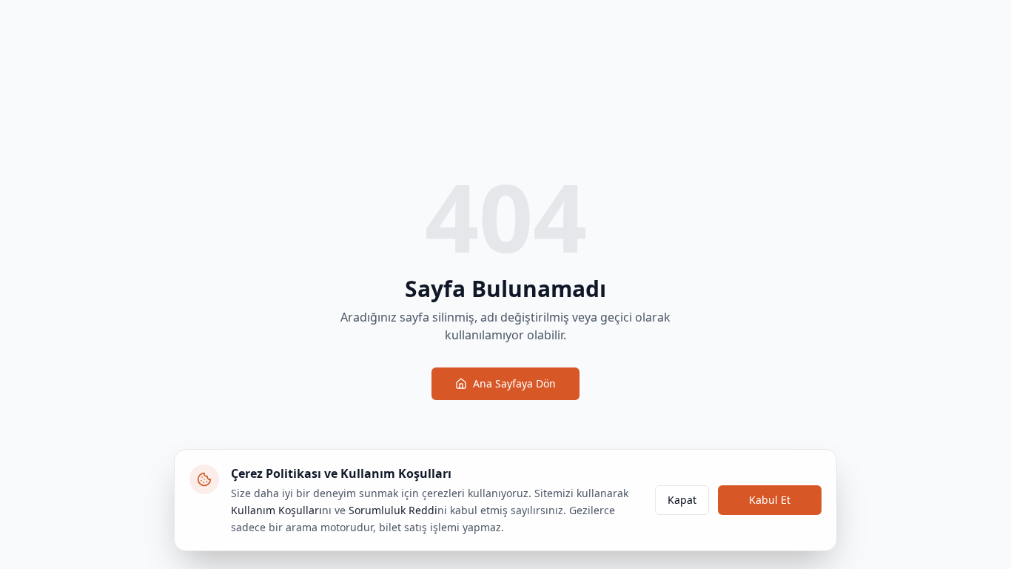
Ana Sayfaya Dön (514, 383)
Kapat (682, 500)
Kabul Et (769, 500)
